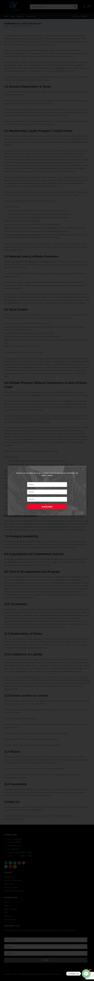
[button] (83, 469)
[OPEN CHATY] (86, 973)
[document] (47, 490)
